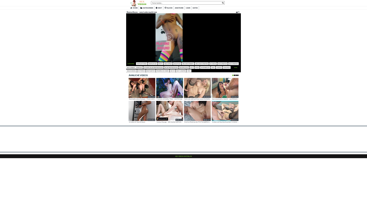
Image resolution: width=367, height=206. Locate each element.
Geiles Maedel (131, 71)
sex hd (173, 71)
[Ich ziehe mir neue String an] (142, 111)
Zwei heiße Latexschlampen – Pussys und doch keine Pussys (146, 99)
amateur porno (142, 63)
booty (160, 63)
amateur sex (153, 63)
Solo (191, 67)
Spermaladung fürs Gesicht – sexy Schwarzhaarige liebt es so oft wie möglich (234, 99)
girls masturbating (201, 63)
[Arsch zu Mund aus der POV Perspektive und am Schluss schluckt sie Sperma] (197, 111)
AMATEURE (179, 8)
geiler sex (177, 63)
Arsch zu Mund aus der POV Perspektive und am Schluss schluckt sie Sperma (207, 122)
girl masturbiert (188, 63)
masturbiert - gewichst (134, 67)
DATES (195, 8)
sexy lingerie (181, 71)
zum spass (226, 67)
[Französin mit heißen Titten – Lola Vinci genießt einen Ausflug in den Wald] (169, 88)
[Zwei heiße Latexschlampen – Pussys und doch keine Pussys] (142, 88)
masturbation (222, 63)
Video (189, 71)
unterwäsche (205, 67)
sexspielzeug (184, 67)
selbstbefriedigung (171, 67)
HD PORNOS (141, 71)
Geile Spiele (168, 63)
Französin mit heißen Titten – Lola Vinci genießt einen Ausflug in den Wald (179, 99)
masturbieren (233, 63)
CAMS (188, 8)
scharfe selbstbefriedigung (153, 67)
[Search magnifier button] (223, 2)
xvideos (219, 67)
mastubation (151, 71)
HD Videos (213, 63)
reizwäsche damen (163, 71)
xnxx (213, 67)
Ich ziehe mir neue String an (137, 122)
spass (197, 67)
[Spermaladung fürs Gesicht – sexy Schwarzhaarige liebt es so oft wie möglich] (225, 88)
